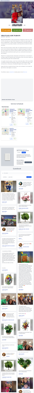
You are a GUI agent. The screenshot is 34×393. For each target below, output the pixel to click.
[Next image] (15, 299)
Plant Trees (14, 124)
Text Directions (11, 124)
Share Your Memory (28, 162)
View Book (18, 152)
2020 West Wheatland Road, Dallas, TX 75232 (29, 120)
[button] (5, 111)
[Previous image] (1, 299)
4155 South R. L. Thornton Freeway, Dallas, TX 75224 (13, 121)
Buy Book (23, 152)
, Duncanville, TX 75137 (13, 136)
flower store (25, 71)
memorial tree (12, 71)
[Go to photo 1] (7, 304)
